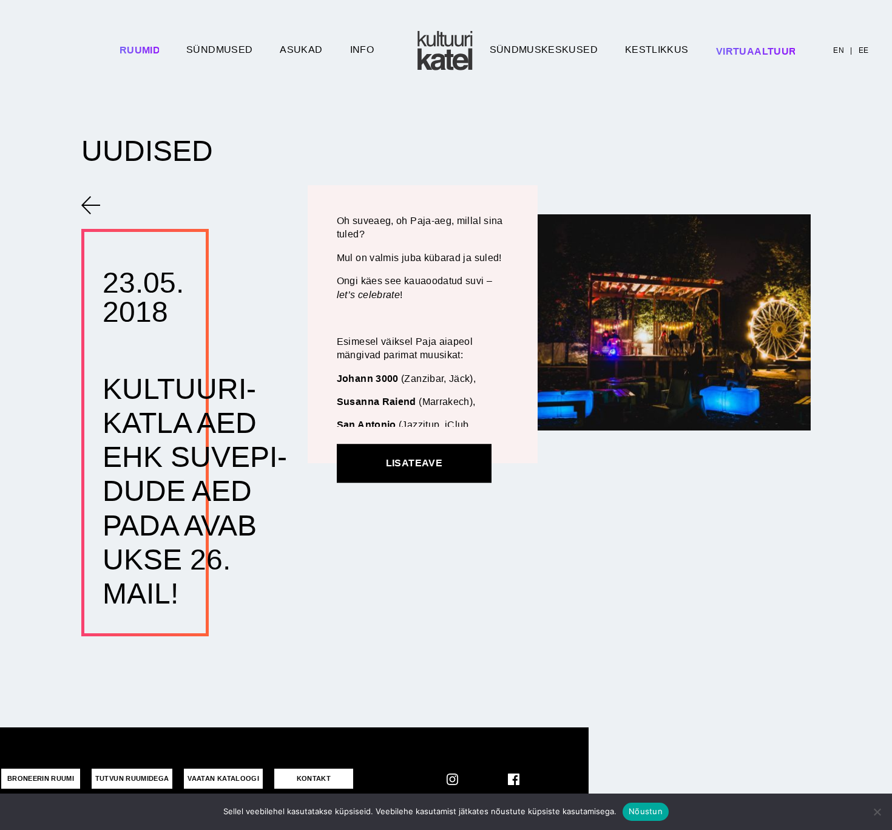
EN (838, 50)
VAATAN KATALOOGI (223, 778)
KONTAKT (314, 778)
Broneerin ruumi (40, 778)
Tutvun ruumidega (132, 778)
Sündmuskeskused (544, 49)
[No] (877, 812)
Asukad (301, 49)
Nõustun (646, 811)
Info (362, 49)
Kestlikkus (657, 49)
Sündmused (219, 49)
